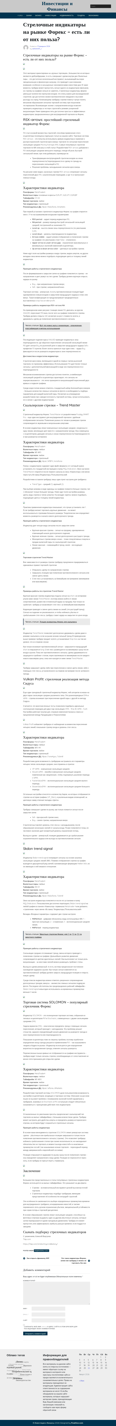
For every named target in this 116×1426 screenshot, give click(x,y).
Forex (20, 15)
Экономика (93, 15)
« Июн (81, 1381)
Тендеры (81, 15)
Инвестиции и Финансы (57, 6)
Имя (25, 1308)
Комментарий (29, 1281)
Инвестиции (50, 15)
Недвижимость (67, 15)
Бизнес (38, 15)
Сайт (25, 1320)
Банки (29, 15)
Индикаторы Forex (41, 1250)
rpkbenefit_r (37, 49)
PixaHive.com (77, 1423)
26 (89, 1368)
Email (25, 1314)
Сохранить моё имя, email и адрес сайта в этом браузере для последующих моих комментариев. (50, 1328)
